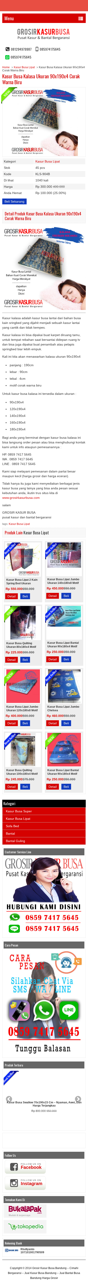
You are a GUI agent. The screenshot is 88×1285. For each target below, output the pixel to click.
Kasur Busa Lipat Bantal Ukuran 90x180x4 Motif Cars (63, 774)
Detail (11, 596)
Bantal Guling (15, 841)
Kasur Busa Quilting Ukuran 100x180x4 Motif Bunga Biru (22, 774)
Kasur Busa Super (19, 811)
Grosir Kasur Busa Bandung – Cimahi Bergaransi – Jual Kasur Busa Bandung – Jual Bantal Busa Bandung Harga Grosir (44, 1273)
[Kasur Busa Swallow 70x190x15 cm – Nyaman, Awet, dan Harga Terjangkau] (44, 1085)
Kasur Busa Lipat (24, 67)
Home (6, 67)
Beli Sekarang (14, 201)
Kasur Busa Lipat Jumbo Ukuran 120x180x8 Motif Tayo (22, 710)
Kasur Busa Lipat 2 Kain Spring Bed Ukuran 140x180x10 (21, 583)
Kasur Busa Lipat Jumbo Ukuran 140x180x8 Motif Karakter (63, 583)
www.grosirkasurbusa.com (21, 497)
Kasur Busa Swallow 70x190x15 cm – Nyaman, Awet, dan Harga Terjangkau (44, 1104)
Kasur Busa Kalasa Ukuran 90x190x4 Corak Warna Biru (41, 79)
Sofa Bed (12, 826)
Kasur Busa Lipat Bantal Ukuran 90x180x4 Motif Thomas (63, 646)
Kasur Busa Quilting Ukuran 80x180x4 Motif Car (21, 647)
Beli (25, 596)
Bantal (10, 833)
